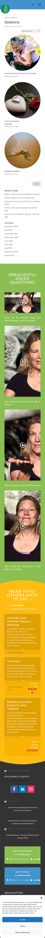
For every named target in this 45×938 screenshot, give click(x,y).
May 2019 (8, 248)
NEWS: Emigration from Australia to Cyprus (22, 194)
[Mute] (31, 859)
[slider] (36, 859)
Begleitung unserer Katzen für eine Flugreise (19, 705)
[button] (41, 898)
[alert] (22, 780)
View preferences (22, 932)
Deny (22, 926)
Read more (13, 646)
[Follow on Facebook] (14, 789)
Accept (22, 919)
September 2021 (11, 237)
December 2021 (10, 234)
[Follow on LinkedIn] (22, 789)
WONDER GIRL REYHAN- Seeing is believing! (19, 621)
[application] (22, 859)
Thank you (13, 661)
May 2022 (8, 230)
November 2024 (11, 226)
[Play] (7, 859)
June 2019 (8, 244)
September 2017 (11, 252)
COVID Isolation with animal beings (19, 198)
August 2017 (9, 255)
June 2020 (8, 241)
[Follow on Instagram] (30, 789)
